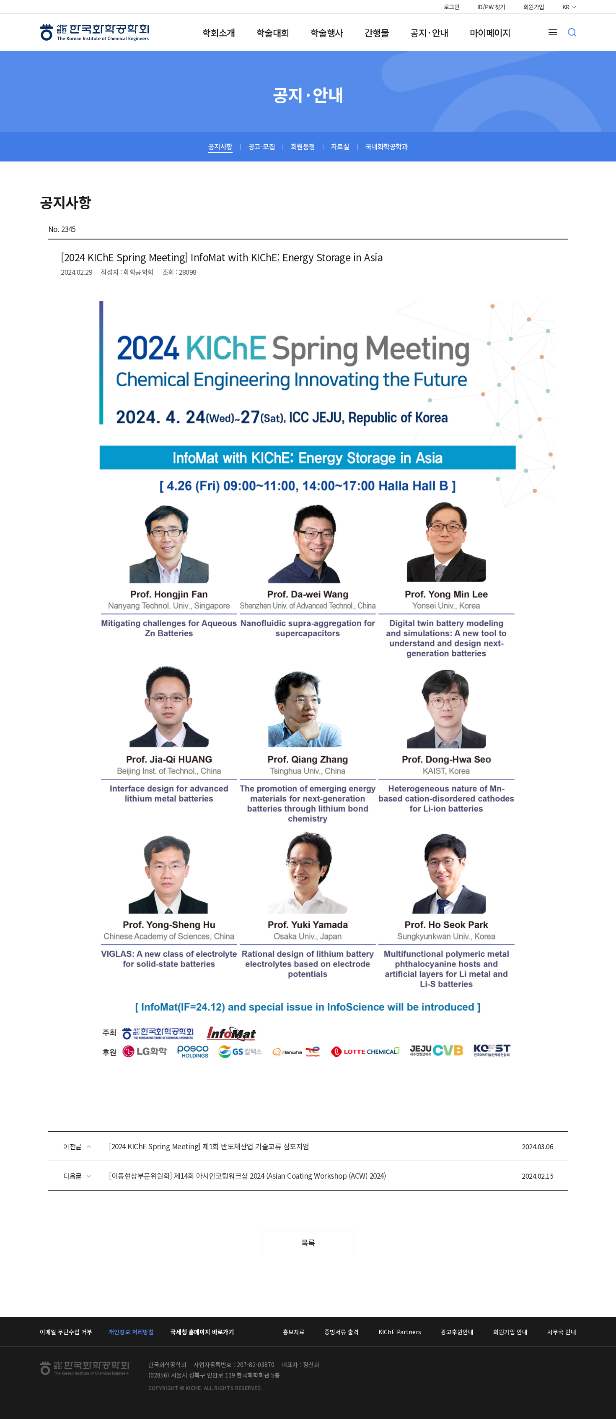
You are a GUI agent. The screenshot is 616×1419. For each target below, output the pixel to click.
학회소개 (218, 32)
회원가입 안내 (510, 1332)
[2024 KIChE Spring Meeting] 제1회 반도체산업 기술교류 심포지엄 (209, 1146)
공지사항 (220, 147)
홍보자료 (294, 1332)
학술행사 (327, 32)
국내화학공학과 (386, 147)
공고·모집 (261, 147)
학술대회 (272, 32)
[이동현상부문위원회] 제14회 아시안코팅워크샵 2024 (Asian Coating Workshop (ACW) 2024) (247, 1175)
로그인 (451, 7)
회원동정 (303, 147)
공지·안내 (429, 32)
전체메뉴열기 (553, 32)
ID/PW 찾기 (491, 7)
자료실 (340, 147)
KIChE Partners (399, 1332)
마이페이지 (490, 32)
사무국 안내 (561, 1332)
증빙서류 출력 (341, 1332)
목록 (308, 1242)
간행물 (377, 32)
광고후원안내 (457, 1332)
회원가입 (533, 7)
